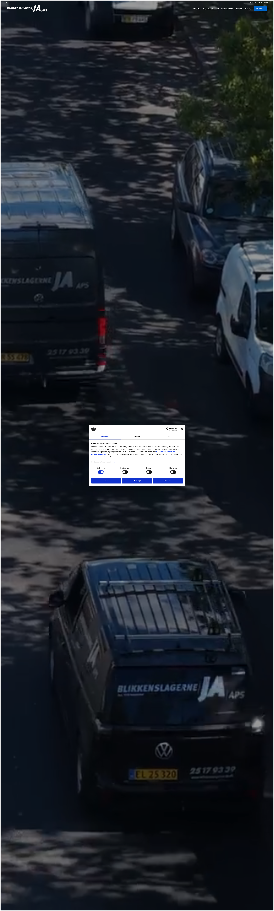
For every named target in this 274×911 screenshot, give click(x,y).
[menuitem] (252, 2)
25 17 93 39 (253, 2)
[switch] (125, 472)
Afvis (106, 481)
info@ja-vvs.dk (263, 2)
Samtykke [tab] (105, 436)
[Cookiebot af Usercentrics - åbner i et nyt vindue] (168, 429)
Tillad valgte (137, 481)
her (114, 462)
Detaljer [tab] (137, 436)
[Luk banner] (182, 429)
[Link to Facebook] (6, 2)
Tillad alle (167, 481)
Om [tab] (169, 436)
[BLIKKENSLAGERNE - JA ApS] (27, 8)
